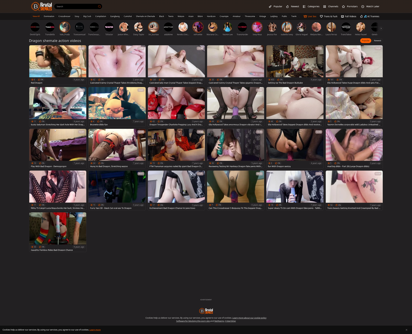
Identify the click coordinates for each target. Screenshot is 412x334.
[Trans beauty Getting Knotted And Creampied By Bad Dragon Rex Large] (354, 190)
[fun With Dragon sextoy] (294, 148)
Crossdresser (64, 16)
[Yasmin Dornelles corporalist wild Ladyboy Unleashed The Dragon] (354, 107)
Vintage (262, 16)
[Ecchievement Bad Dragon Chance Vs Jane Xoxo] (176, 190)
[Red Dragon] (57, 65)
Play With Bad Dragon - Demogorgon (48, 166)
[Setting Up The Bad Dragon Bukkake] (294, 65)
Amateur (237, 16)
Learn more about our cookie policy (249, 317)
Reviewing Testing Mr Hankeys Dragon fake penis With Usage (235, 166)
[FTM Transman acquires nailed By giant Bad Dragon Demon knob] (176, 148)
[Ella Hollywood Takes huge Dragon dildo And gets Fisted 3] (354, 65)
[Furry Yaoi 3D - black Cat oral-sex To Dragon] (117, 190)
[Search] (99, 6)
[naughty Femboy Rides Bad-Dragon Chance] (57, 232)
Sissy (77, 16)
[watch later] (33, 49)
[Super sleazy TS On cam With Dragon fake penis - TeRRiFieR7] (294, 190)
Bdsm (200, 16)
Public (284, 16)
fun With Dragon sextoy (279, 166)
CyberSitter (230, 321)
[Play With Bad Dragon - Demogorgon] (57, 148)
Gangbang (115, 16)
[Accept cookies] (406, 330)
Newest (377, 40)
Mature (181, 16)
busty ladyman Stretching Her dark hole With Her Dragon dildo (57, 125)
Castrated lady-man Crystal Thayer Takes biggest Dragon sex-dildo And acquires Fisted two (176, 83)
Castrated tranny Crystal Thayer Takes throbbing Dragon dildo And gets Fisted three (116, 83)
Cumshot (128, 16)
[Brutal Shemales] (41, 6)
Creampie (224, 16)
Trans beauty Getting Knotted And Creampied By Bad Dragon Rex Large (354, 208)
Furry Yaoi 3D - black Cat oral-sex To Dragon (110, 208)
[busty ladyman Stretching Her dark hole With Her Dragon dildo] (57, 107)
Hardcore (211, 16)
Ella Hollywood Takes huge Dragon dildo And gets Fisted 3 (354, 83)
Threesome (250, 16)
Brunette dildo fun (99, 125)
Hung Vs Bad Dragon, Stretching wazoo (109, 166)
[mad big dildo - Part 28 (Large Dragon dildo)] (354, 148)
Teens (170, 16)
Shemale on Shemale (145, 16)
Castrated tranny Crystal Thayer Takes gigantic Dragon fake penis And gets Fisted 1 (235, 83)
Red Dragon (36, 83)
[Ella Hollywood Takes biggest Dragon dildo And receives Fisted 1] (294, 107)
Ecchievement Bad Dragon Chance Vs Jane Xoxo (172, 208)
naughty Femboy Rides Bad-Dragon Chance (52, 250)
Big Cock (87, 16)
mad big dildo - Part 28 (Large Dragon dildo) (348, 166)
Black (161, 16)
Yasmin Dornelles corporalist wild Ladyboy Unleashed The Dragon (354, 125)
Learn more (95, 329)
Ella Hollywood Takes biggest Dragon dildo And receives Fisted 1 (294, 125)
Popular (366, 40)
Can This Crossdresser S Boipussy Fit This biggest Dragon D (235, 208)
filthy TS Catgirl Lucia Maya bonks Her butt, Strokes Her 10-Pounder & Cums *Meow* (57, 208)
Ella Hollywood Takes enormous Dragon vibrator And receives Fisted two (235, 125)
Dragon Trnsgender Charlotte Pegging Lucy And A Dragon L (176, 125)
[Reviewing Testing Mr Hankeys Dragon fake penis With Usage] (235, 148)
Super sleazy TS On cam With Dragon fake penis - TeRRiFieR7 (295, 208)
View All (36, 16)
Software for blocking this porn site (193, 321)
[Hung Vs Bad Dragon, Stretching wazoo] (117, 148)
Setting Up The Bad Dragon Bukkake (285, 83)
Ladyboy (274, 16)
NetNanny (219, 321)
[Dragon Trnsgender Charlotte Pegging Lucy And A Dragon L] (176, 107)
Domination (49, 16)
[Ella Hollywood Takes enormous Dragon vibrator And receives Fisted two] (235, 107)
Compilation (100, 16)
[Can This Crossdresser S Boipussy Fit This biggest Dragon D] (235, 190)
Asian (190, 16)
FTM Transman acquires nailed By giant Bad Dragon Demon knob (176, 166)
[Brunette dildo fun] (117, 107)
